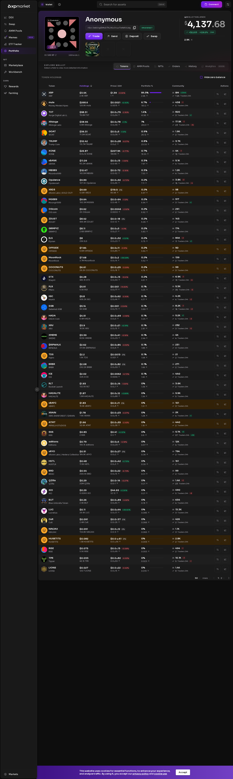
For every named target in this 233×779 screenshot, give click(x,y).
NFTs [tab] (160, 66)
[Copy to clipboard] (134, 28)
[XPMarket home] (19, 6)
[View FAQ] (59, 4)
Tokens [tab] (124, 66)
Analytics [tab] (214, 66)
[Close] (37, 389)
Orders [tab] (176, 66)
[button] (54, 85)
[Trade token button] (225, 94)
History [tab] (193, 66)
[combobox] (130, 4)
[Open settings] (228, 4)
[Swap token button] (217, 94)
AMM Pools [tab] (143, 66)
